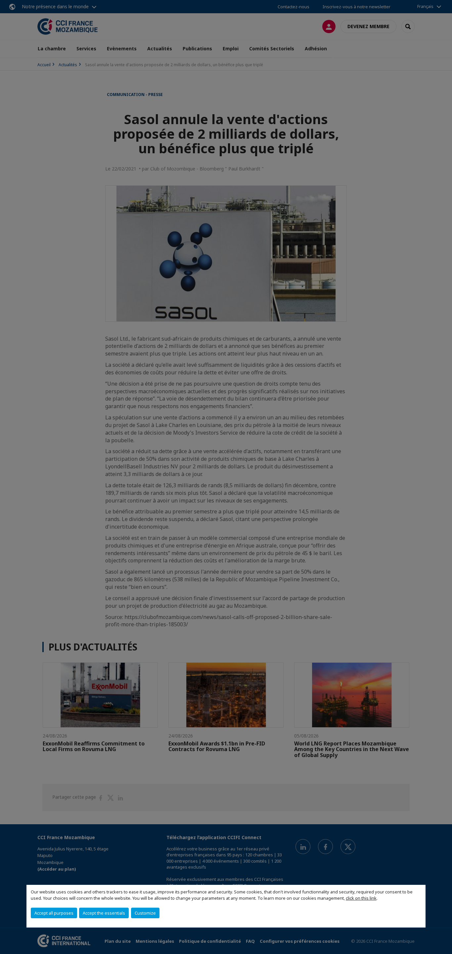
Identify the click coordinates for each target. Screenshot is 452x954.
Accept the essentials (104, 913)
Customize (145, 913)
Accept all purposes (53, 913)
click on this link (361, 898)
